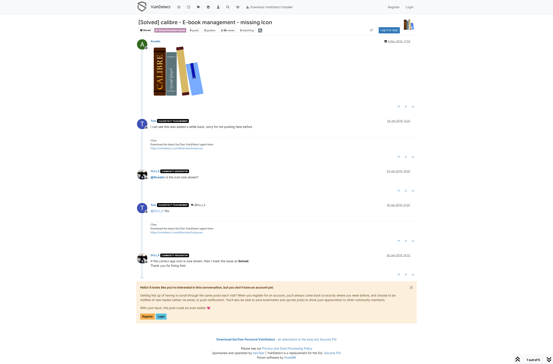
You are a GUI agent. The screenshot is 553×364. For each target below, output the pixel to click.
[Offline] (144, 174)
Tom (153, 120)
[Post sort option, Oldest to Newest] (371, 30)
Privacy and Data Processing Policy (287, 348)
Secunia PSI (332, 353)
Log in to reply (389, 30)
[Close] (411, 287)
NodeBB (290, 357)
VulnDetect (160, 7)
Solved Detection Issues (171, 30)
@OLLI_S (199, 205)
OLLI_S (155, 171)
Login (161, 316)
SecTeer (258, 353)
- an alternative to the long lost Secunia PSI (276, 339)
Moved (147, 30)
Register (147, 316)
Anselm (155, 41)
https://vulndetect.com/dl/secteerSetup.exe (176, 148)
